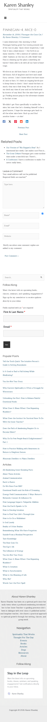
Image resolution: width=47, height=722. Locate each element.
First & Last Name (14, 312)
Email (7, 327)
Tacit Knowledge (9, 538)
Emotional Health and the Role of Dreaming (21, 490)
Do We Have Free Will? (12, 486)
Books (23, 643)
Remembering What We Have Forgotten (20, 530)
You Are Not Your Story (13, 381)
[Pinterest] (15, 121)
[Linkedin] (27, 121)
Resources (24, 652)
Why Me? (7, 579)
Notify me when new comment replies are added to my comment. (21, 247)
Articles (23, 646)
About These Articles (11, 474)
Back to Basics (9, 482)
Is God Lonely (8, 522)
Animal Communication (12, 478)
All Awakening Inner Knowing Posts (18, 469)
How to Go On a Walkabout (14, 518)
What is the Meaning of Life (15, 575)
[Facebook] (4, 121)
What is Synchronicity (12, 570)
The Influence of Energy (13, 550)
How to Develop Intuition (13, 510)
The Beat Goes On (10, 542)
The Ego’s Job (8, 546)
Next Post (23, 134)
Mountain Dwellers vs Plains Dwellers (19, 458)
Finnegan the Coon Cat (31, 34)
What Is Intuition (10, 566)
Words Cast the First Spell (14, 583)
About (24, 656)
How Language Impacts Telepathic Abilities (21, 502)
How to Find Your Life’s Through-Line (18, 514)
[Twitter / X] (9, 121)
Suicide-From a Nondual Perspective (18, 534)
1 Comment (25, 37)
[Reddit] (21, 121)
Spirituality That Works (23, 634)
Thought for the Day (23, 637)
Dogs (23, 649)
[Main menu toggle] (5, 18)
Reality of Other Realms (13, 526)
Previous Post (23, 127)
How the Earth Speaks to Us (15, 506)
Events (23, 640)
